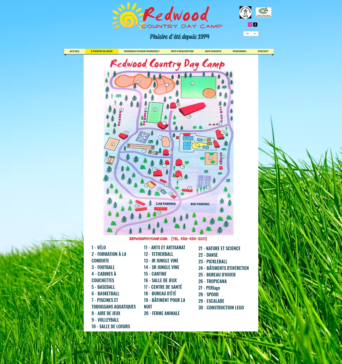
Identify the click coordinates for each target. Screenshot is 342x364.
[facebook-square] (255, 24)
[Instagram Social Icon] (250, 24)
